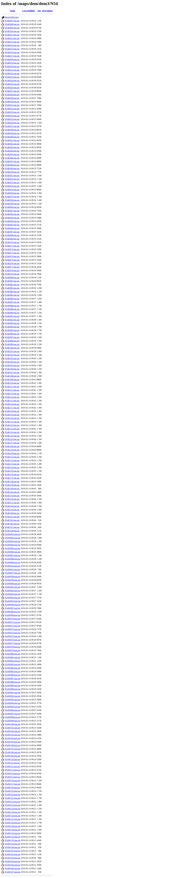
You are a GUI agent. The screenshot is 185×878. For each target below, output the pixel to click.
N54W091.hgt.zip (12, 692)
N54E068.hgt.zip (12, 235)
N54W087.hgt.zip (12, 678)
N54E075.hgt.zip (12, 260)
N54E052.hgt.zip (12, 179)
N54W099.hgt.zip (12, 721)
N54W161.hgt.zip (12, 851)
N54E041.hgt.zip (12, 140)
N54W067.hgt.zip (12, 608)
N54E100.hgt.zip (12, 348)
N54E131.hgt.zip (12, 457)
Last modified (28, 11)
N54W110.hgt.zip (12, 759)
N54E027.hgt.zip (12, 91)
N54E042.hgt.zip (12, 144)
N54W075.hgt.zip (12, 636)
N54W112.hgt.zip (12, 766)
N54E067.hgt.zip (12, 232)
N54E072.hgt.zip (12, 249)
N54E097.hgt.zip (12, 337)
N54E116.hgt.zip (12, 404)
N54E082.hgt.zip (12, 284)
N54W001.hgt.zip (12, 534)
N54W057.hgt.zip (12, 573)
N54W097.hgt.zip (12, 714)
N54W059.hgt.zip (12, 580)
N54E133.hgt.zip (12, 464)
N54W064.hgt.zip (12, 597)
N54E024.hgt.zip (12, 80)
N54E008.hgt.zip (12, 24)
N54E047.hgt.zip (12, 161)
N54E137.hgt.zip (12, 478)
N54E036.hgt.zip (12, 123)
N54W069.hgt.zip (12, 615)
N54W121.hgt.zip (12, 798)
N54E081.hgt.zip (12, 281)
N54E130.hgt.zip (12, 453)
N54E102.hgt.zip (12, 355)
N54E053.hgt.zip (12, 182)
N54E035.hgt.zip (12, 119)
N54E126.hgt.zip (12, 439)
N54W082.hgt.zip (12, 661)
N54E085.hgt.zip (12, 295)
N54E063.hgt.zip (12, 218)
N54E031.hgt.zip (12, 105)
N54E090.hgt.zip (12, 313)
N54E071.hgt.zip (12, 246)
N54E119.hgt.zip (12, 415)
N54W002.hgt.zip (12, 538)
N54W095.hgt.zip (12, 707)
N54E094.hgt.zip (12, 327)
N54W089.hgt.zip (12, 685)
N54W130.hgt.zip (12, 830)
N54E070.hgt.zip (12, 242)
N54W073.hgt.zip (12, 629)
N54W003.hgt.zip (12, 541)
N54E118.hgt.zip (12, 411)
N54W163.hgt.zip (12, 858)
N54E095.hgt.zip (12, 330)
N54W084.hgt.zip (12, 668)
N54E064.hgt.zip (12, 221)
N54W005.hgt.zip (12, 548)
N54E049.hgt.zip (12, 168)
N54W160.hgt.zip (12, 847)
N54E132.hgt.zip (12, 460)
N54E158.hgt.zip (12, 506)
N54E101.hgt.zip (12, 351)
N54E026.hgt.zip (12, 87)
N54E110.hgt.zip (12, 383)
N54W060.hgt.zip (12, 583)
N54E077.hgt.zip (12, 267)
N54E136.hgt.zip (12, 474)
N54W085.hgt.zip (12, 671)
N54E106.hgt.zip (12, 369)
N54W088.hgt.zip (12, 682)
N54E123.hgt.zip (12, 429)
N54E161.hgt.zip (12, 517)
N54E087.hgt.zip (12, 302)
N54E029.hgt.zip (12, 98)
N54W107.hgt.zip (12, 749)
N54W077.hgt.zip (12, 643)
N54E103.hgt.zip (12, 358)
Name (12, 11)
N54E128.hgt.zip (12, 446)
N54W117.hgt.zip (12, 784)
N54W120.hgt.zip (12, 794)
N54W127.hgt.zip (12, 819)
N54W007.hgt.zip (12, 555)
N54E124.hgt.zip (12, 432)
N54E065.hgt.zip (12, 225)
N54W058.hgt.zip (12, 576)
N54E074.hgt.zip (12, 256)
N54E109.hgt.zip (12, 379)
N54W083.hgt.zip (12, 664)
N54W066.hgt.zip (12, 605)
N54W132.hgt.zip (12, 837)
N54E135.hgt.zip (12, 471)
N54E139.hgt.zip (12, 485)
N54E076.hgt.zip (12, 263)
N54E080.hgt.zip (12, 277)
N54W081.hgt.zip (12, 657)
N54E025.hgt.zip (12, 84)
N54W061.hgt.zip (12, 587)
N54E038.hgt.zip (12, 130)
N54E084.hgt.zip (12, 291)
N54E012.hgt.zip (12, 38)
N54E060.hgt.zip (12, 207)
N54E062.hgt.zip (12, 214)
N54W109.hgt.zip (12, 756)
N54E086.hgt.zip (12, 298)
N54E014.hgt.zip (12, 45)
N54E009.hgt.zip (12, 28)
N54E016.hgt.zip (12, 52)
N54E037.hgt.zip (12, 126)
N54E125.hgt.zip (12, 436)
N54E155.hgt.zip (12, 495)
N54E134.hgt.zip (12, 467)
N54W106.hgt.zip (12, 745)
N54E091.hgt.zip (12, 316)
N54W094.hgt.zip (12, 703)
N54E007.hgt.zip (12, 21)
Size (39, 11)
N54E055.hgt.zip (12, 189)
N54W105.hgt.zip (12, 742)
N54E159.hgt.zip (12, 510)
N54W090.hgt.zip (12, 689)
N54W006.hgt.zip (12, 552)
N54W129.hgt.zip (12, 826)
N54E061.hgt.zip (12, 211)
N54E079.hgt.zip (12, 274)
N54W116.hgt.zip (12, 780)
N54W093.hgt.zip (12, 699)
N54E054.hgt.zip (12, 186)
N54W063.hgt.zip (12, 594)
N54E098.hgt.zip (12, 341)
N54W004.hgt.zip (12, 545)
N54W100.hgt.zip (12, 724)
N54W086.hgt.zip (12, 675)
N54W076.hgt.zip (12, 640)
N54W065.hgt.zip (12, 601)
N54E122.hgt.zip (12, 425)
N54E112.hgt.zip (12, 390)
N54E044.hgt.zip (12, 151)
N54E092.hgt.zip (12, 320)
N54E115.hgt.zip (12, 400)
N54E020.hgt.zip (12, 66)
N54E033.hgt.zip (12, 112)
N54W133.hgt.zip (12, 840)
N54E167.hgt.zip (12, 527)
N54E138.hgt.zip (12, 481)
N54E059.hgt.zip (12, 204)
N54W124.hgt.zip (12, 809)
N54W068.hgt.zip (12, 612)
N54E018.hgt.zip (12, 59)
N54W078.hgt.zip (12, 647)
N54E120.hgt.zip (12, 418)
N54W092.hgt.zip (12, 696)
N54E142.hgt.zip (12, 492)
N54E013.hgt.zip (12, 42)
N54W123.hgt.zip (12, 805)
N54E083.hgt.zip (12, 288)
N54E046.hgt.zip (12, 158)
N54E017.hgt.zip (12, 56)
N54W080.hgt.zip (12, 654)
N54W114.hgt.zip (12, 773)
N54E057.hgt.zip (12, 196)
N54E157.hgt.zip (12, 503)
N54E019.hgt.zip (12, 63)
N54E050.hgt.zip (12, 172)
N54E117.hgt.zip (12, 408)
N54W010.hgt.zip (12, 566)
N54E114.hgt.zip (12, 397)
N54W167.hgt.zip (12, 872)
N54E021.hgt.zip (12, 70)
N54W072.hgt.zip (12, 626)
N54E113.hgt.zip (12, 393)
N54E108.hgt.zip (12, 376)
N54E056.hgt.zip (12, 193)
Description (47, 11)
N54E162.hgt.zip (12, 520)
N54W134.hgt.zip (12, 844)
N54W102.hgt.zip (12, 731)
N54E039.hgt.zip (12, 133)
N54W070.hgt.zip (12, 619)
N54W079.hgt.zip (12, 650)
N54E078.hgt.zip (12, 270)
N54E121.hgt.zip (12, 422)
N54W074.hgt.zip (12, 633)
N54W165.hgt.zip (12, 865)
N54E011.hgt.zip (12, 35)
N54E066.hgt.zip (12, 228)
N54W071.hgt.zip (12, 622)
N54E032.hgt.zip (12, 109)
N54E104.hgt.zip (12, 362)
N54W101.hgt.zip (12, 728)
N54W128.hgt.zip (12, 823)
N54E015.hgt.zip (12, 49)
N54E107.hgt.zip (12, 372)
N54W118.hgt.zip (12, 787)
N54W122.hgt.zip (12, 801)
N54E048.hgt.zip (12, 165)
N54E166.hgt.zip (12, 524)
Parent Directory (12, 17)
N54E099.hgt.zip (12, 344)
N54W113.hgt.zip (12, 770)
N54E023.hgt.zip (12, 77)
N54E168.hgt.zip (12, 531)
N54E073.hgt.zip (12, 253)
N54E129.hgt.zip (12, 450)
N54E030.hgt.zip (12, 102)
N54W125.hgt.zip (12, 812)
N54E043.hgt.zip (12, 147)
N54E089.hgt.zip (12, 309)
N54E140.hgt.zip (12, 488)
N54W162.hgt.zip (12, 854)
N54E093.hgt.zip (12, 323)
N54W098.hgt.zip (12, 717)
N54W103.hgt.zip (12, 735)
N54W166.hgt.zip (12, 868)
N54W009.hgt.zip (12, 562)
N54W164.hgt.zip (12, 861)
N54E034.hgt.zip (12, 116)
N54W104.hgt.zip (12, 738)
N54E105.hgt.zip (12, 365)
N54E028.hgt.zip (12, 94)
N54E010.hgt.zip (12, 31)
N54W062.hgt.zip (12, 590)
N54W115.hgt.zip (12, 777)
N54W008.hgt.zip (12, 559)
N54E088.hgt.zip (12, 306)
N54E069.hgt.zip (12, 239)
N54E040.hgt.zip (12, 137)
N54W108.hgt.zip (12, 752)
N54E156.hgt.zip (12, 499)
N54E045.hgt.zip (12, 154)
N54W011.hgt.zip (12, 569)
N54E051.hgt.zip (12, 175)
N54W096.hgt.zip (12, 710)
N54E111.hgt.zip (12, 386)
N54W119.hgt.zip (12, 791)
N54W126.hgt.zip (12, 816)
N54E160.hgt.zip (12, 513)
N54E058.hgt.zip (12, 200)
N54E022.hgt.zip (12, 73)
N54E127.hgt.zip (12, 443)
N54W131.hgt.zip (12, 833)
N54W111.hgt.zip (12, 763)
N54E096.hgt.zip (12, 334)
